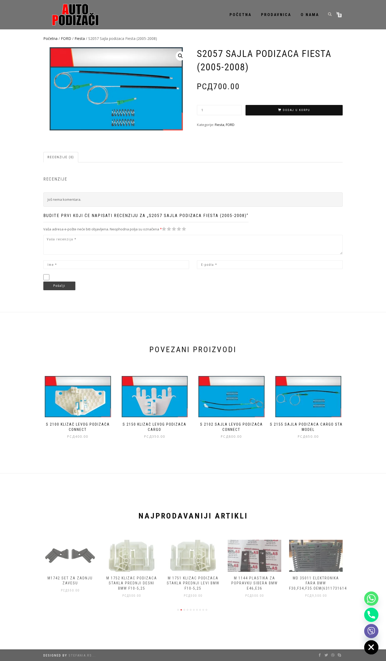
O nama (310, 14)
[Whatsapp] (371, 598)
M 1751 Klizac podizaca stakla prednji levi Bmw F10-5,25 (193, 583)
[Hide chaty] (371, 647)
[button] (180, 56)
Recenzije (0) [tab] (61, 157)
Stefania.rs (80, 655)
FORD (66, 38)
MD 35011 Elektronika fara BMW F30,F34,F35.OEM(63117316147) (320, 583)
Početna (240, 14)
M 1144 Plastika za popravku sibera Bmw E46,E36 (254, 583)
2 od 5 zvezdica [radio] (166, 228)
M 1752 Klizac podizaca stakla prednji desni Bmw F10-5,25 (131, 583)
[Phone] (371, 615)
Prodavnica (276, 14)
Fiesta (80, 38)
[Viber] (371, 631)
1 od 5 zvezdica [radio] (164, 228)
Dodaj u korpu (296, 110)
